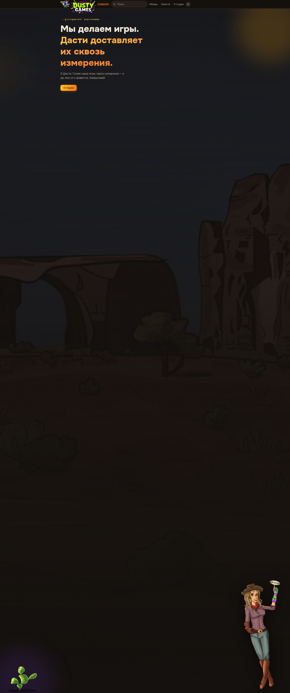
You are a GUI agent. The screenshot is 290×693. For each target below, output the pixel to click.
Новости (165, 4)
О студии (179, 4)
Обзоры (153, 4)
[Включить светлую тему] (188, 4)
